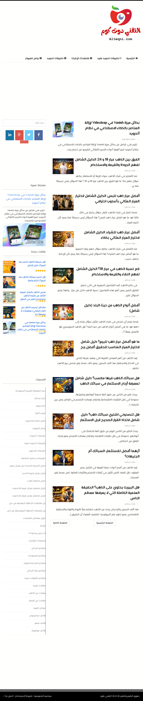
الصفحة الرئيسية (104, 523)
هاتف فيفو (40, 623)
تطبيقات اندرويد (37, 436)
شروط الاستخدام (23, 696)
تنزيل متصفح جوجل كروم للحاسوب (29, 496)
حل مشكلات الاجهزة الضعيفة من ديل (27, 503)
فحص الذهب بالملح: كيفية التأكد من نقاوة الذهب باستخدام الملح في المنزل (33, 296)
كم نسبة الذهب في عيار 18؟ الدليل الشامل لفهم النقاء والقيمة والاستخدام (108, 271)
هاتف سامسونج (37, 616)
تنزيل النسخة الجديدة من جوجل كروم (28, 466)
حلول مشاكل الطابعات (34, 518)
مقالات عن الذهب (130, 171)
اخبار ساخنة (40, 398)
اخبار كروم (41, 406)
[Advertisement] (43, 27)
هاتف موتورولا (38, 631)
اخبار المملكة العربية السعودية (31, 391)
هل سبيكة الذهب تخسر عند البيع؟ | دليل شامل (32, 263)
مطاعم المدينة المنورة (35, 563)
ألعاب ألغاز (40, 413)
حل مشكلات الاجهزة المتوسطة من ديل (26, 511)
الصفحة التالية (60, 523)
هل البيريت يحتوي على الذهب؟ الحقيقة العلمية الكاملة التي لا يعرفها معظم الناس (110, 493)
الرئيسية (131, 58)
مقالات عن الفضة (37, 601)
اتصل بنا (9, 696)
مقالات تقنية (39, 586)
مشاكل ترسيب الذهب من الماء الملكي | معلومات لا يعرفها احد (33, 311)
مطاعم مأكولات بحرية (35, 578)
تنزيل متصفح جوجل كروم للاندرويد (29, 488)
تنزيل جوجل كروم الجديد (34, 473)
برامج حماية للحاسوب (35, 421)
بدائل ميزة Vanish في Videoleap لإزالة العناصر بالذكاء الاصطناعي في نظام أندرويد (112, 128)
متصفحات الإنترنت (37, 541)
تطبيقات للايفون (37, 451)
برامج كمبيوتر (39, 428)
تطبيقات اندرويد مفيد (128, 139)
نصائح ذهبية (39, 608)
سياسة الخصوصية (43, 696)
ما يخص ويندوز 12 (37, 533)
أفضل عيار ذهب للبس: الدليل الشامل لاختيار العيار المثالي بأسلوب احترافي (107, 198)
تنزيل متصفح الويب (36, 481)
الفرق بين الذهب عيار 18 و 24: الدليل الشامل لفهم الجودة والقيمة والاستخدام (107, 162)
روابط (43, 526)
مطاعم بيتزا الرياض (36, 571)
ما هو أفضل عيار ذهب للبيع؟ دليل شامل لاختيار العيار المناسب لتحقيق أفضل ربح (110, 344)
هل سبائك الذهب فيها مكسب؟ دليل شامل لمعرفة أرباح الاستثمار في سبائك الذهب (107, 381)
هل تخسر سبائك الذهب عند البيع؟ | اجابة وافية (32, 278)
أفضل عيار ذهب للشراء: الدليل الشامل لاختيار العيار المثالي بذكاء (112, 235)
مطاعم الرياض (38, 548)
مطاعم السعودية (37, 556)
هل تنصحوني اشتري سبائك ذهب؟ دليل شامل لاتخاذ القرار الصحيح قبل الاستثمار (110, 417)
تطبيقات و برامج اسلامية (33, 458)
